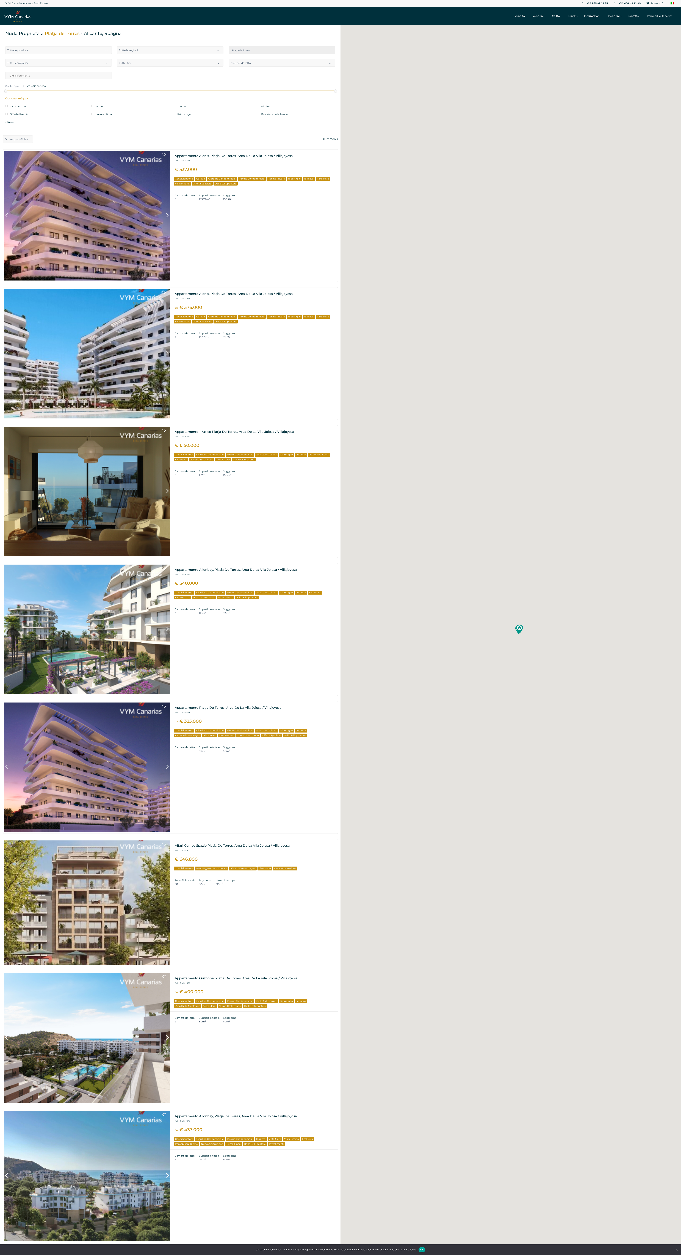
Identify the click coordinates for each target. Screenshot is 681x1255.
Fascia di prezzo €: (15, 86)
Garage (200, 178)
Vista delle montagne (187, 735)
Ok (421, 1249)
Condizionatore (184, 178)
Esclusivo (307, 1138)
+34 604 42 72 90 (629, 3)
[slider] (5, 90)
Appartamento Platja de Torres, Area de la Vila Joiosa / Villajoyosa (228, 708)
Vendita (520, 16)
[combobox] (58, 50)
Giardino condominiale (222, 178)
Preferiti (656, 3)
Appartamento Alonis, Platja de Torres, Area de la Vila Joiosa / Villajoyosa (234, 156)
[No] (676, 1249)
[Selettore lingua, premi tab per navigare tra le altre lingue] (672, 3)
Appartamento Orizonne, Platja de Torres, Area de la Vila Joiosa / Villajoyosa (236, 978)
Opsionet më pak (16, 98)
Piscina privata (276, 178)
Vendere (538, 16)
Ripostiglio (294, 178)
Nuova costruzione (201, 459)
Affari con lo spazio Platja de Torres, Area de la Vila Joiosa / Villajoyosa (232, 846)
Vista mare (323, 178)
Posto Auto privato (266, 454)
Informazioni (592, 16)
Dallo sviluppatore (225, 183)
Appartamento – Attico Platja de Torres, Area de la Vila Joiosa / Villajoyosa (234, 432)
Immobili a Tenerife (659, 16)
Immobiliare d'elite (186, 1143)
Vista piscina (182, 183)
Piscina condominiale (251, 178)
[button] (519, 629)
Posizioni (614, 16)
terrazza (309, 178)
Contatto (633, 16)
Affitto (556, 16)
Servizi (572, 16)
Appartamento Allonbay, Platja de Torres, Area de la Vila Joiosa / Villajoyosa (236, 570)
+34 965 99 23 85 (597, 3)
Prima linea (223, 459)
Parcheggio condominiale (211, 868)
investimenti (276, 1143)
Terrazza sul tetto (319, 454)
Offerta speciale (202, 183)
